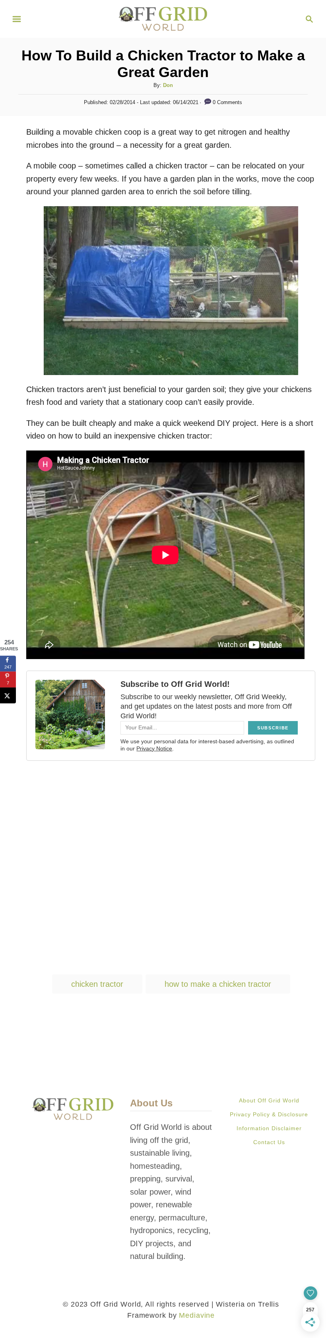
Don (168, 85)
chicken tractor (97, 984)
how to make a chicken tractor (218, 984)
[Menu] (16, 19)
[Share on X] (8, 695)
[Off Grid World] (163, 18)
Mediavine (197, 1315)
